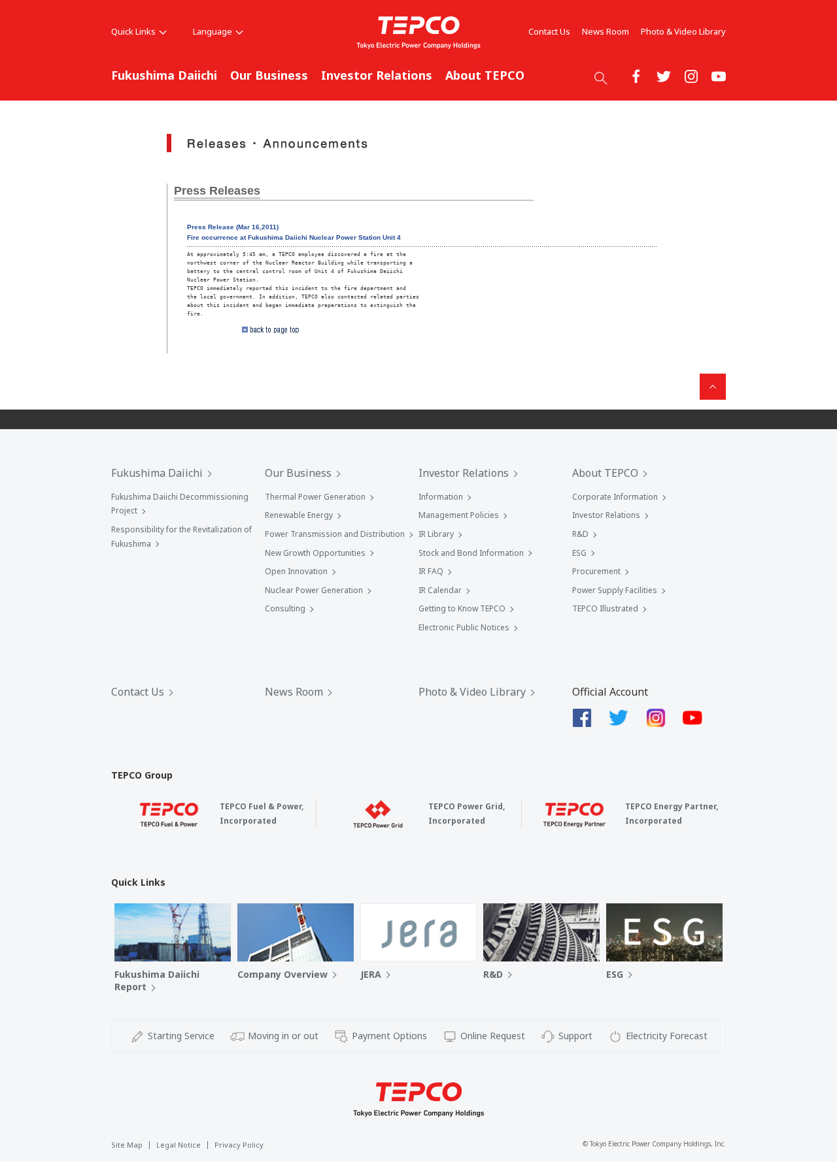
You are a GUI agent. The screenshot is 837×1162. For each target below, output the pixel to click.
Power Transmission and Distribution (335, 534)
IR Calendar (440, 590)
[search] (601, 78)
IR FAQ (430, 571)
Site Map (127, 1145)
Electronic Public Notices (463, 627)
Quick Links (133, 31)
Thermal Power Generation (315, 496)
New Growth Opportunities (315, 552)
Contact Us (549, 31)
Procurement (596, 571)
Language (212, 31)
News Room (605, 31)
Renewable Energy (299, 515)
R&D (580, 534)
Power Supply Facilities (614, 590)
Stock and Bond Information (471, 552)
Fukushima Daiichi (164, 75)
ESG (579, 552)
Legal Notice (178, 1145)
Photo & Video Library (683, 31)
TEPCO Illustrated (605, 608)
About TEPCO (484, 75)
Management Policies (458, 515)
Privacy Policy (239, 1145)
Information (440, 496)
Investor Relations (376, 75)
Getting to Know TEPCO (461, 608)
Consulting (285, 608)
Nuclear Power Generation (314, 590)
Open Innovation (296, 571)
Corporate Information (615, 496)
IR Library (436, 534)
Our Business (269, 75)
